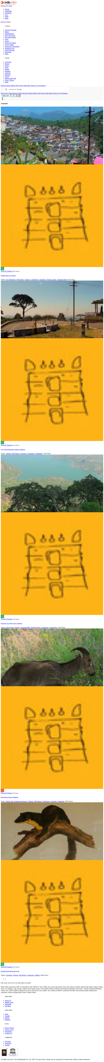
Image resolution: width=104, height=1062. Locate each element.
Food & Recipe (10, 50)
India (6, 1014)
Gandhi (7, 1016)
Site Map (8, 1006)
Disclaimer (8, 1031)
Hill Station (20, 279)
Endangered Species (20, 801)
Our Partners (41, 85)
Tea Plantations (11, 279)
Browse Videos (6, 22)
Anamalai (23, 453)
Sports (7, 41)
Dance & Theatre (10, 43)
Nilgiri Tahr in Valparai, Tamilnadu (9, 797)
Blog (28, 85)
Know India (23, 85)
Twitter (7, 1045)
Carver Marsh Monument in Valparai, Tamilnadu (13, 449)
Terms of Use (9, 1030)
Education (8, 52)
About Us (34, 85)
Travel (7, 77)
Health (7, 69)
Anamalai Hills (61, 279)
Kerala (7, 9)
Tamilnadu (8, 11)
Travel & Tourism (10, 30)
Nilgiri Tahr (9, 801)
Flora (6, 39)
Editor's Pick (15, 85)
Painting (7, 1020)
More (6, 18)
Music (7, 32)
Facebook (8, 1043)
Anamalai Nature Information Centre (10, 971)
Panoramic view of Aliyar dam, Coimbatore (11, 623)
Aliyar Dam (9, 627)
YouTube (8, 1041)
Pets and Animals (10, 37)
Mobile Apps (9, 1002)
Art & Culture (9, 45)
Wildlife (37, 975)
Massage (7, 75)
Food (6, 67)
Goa (6, 15)
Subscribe (8, 1004)
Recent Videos (5, 85)
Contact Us (8, 1033)
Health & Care (9, 48)
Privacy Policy (9, 1028)
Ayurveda (8, 62)
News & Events (10, 35)
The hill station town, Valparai (8, 275)
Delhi (6, 16)
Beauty (7, 64)
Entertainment (9, 34)
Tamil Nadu (53, 627)
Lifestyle (7, 73)
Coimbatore (34, 279)
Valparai (27, 279)
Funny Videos (9, 80)
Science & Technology (12, 46)
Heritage (7, 71)
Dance (7, 66)
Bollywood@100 (10, 78)
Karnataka (8, 13)
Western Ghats (51, 279)
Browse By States (6, 6)
